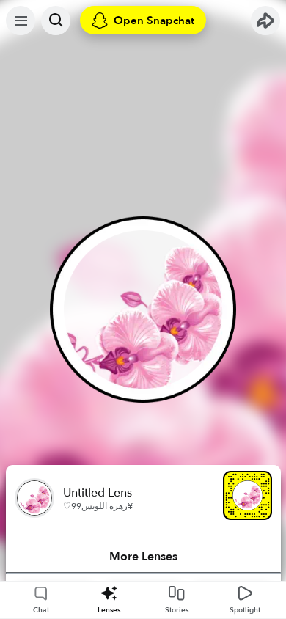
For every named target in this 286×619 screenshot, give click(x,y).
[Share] (265, 20)
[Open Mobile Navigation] (20, 20)
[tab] (143, 557)
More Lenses (143, 557)
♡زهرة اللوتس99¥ (98, 506)
